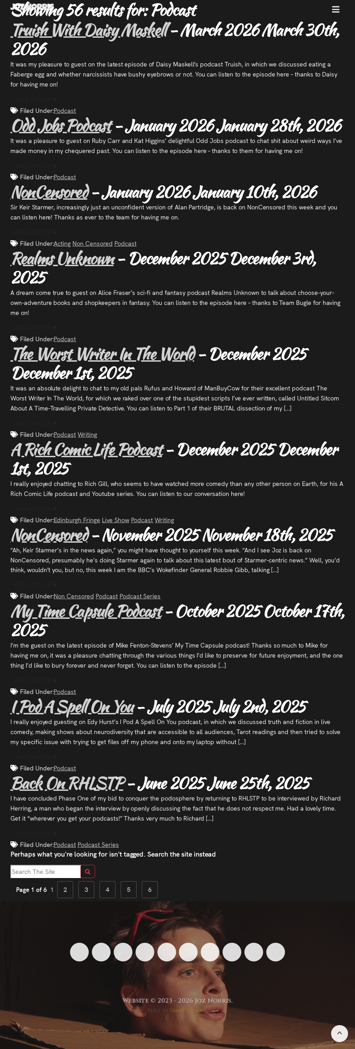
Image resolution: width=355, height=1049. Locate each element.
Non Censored (92, 243)
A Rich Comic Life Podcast (86, 449)
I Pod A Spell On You (71, 706)
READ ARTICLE (33, 99)
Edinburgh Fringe (77, 519)
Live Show (115, 519)
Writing (87, 434)
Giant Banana (188, 1010)
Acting (62, 243)
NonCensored (48, 191)
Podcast (65, 110)
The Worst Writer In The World (102, 353)
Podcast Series (140, 595)
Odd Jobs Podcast (60, 125)
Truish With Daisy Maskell (88, 29)
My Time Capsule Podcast (85, 610)
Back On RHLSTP (66, 782)
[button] (336, 12)
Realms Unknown (61, 258)
